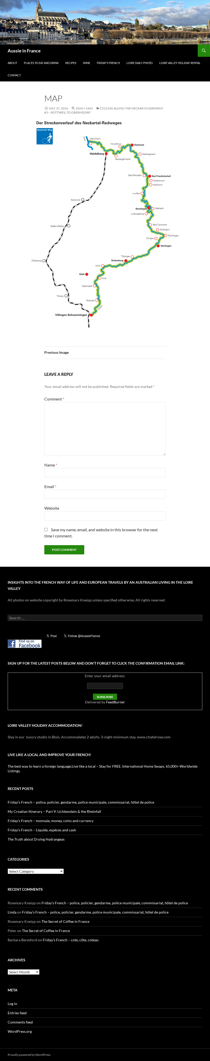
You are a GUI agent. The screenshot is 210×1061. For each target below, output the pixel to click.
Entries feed (17, 1013)
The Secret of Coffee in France (65, 921)
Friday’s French (108, 62)
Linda (12, 912)
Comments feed (20, 1022)
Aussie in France (24, 50)
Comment (54, 398)
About (12, 62)
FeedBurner (115, 702)
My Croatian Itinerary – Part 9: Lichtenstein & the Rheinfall (54, 811)
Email (50, 486)
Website (51, 508)
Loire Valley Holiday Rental (180, 62)
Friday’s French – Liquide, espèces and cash (42, 830)
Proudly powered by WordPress (29, 1055)
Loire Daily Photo (140, 62)
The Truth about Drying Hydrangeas (36, 839)
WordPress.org (20, 1031)
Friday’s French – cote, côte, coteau (71, 940)
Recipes (70, 62)
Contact (14, 75)
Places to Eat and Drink (41, 62)
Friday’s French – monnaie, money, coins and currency (50, 820)
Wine (86, 62)
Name (50, 464)
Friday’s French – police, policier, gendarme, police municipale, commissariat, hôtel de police (81, 802)
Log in (12, 1003)
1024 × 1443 (84, 108)
